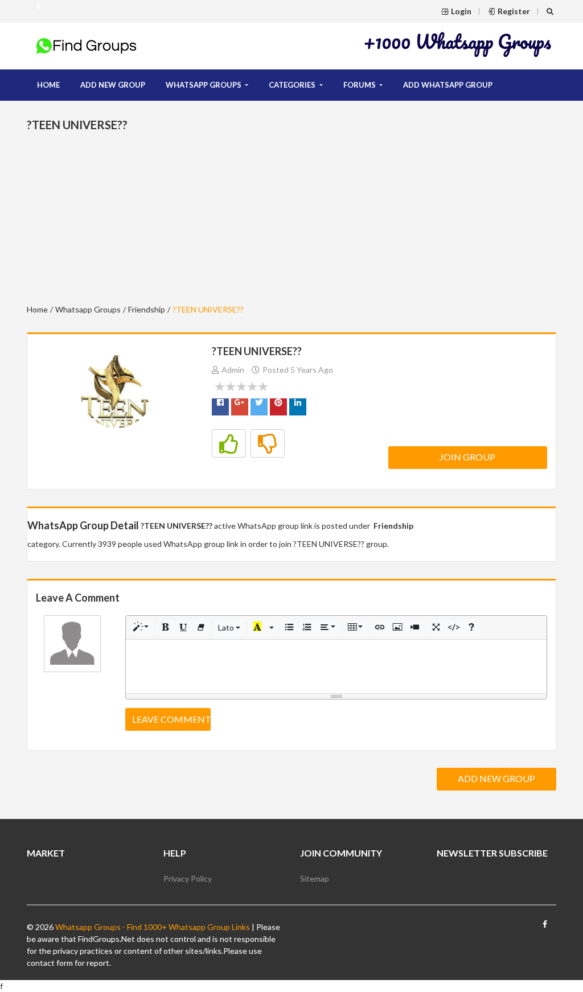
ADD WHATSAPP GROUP (447, 84)
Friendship (146, 309)
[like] (229, 443)
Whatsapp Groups (88, 309)
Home (48, 84)
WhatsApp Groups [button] (204, 84)
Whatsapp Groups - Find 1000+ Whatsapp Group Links (152, 927)
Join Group (467, 456)
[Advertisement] (458, 44)
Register (514, 11)
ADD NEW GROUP (112, 84)
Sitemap (314, 878)
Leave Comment (171, 719)
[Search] (551, 11)
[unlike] (268, 443)
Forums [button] (360, 84)
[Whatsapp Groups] (38, 10)
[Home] (86, 45)
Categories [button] (293, 84)
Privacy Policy (187, 878)
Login (461, 11)
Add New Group (496, 778)
